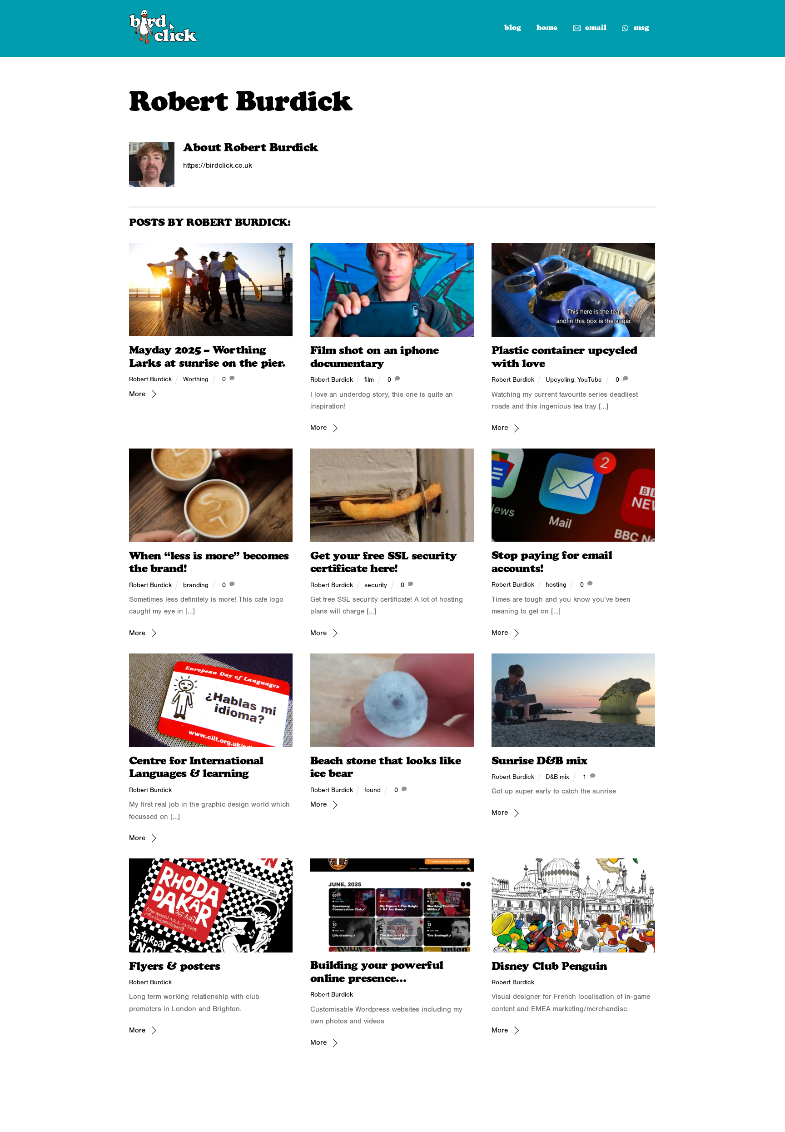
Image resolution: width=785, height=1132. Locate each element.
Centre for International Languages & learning (196, 767)
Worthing (196, 379)
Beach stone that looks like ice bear (385, 767)
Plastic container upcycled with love (564, 357)
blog (512, 27)
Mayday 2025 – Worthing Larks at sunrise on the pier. (207, 356)
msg (640, 27)
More (137, 394)
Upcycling (560, 380)
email (594, 27)
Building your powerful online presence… (376, 971)
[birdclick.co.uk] (163, 40)
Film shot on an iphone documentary (374, 357)
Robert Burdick (150, 379)
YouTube (589, 380)
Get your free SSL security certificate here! (383, 562)
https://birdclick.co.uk (217, 165)
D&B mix (557, 777)
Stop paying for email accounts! (552, 562)
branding (196, 585)
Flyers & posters (174, 965)
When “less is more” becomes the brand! (209, 562)
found (372, 790)
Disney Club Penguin (549, 965)
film (369, 380)
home (547, 27)
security (375, 585)
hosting (556, 584)
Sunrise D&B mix (539, 760)
